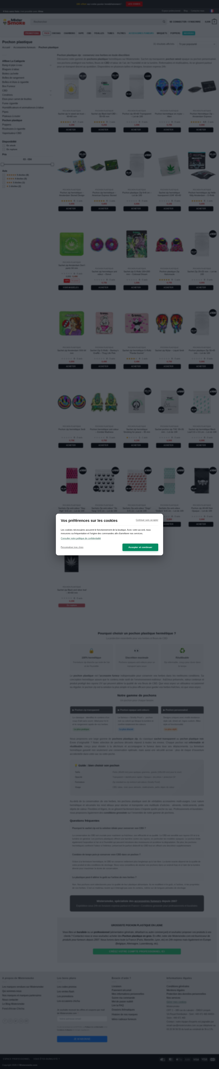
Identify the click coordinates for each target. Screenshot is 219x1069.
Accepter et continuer (140, 547)
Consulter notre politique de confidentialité (81, 538)
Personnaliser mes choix (72, 547)
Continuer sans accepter (147, 520)
